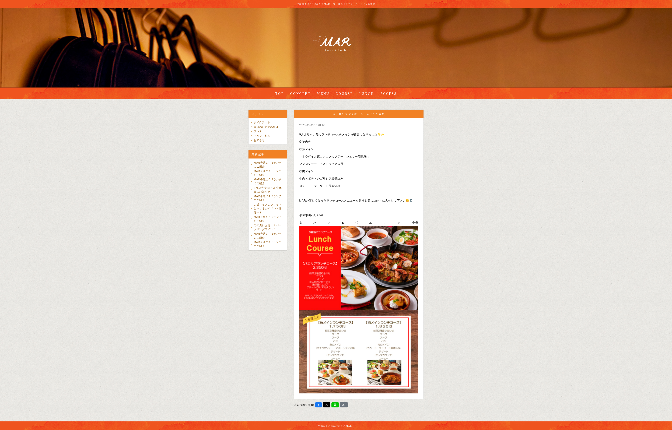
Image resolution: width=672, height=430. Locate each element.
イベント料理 (262, 135)
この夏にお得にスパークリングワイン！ (268, 227)
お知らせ (259, 140)
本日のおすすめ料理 (266, 126)
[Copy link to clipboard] (344, 404)
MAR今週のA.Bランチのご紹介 (268, 164)
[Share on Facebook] (318, 404)
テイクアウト (262, 122)
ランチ (258, 131)
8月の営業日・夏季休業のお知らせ (268, 189)
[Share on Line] (335, 404)
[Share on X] (326, 404)
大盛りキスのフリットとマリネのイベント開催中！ (268, 208)
